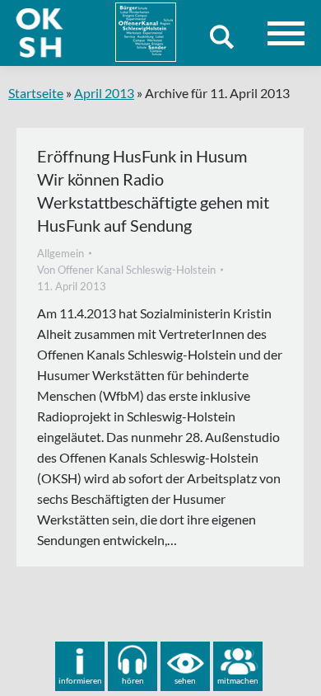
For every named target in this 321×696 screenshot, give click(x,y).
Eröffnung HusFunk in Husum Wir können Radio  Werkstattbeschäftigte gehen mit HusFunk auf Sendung (153, 190)
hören (133, 680)
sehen (185, 680)
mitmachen (237, 680)
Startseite (35, 93)
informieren (80, 680)
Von (126, 269)
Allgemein (60, 253)
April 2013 (104, 93)
